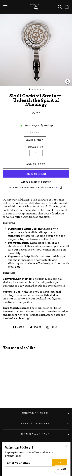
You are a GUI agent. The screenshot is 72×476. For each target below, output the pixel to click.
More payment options (36, 181)
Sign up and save (35, 434)
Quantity (36, 147)
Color (35, 133)
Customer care (35, 413)
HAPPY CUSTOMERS (35, 424)
